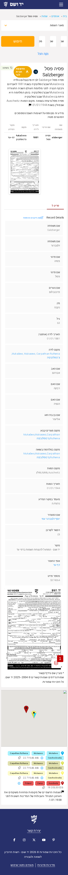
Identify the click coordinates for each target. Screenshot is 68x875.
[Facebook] (14, 840)
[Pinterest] (53, 840)
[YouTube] (44, 840)
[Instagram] (24, 840)
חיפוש (17, 41)
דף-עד (56, 565)
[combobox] (37, 25)
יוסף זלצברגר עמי (51, 518)
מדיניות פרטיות (46, 864)
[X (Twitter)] (34, 840)
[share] (35, 71)
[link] (17, 4)
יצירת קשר (34, 830)
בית (65, 16)
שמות (44, 16)
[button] (61, 4)
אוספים (55, 16)
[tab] (55, 205)
